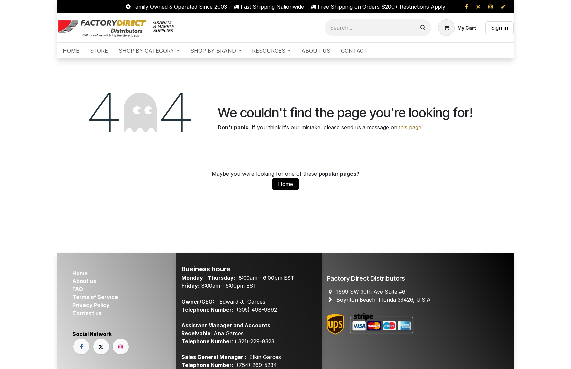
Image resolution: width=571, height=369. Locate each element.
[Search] (423, 27)
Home (285, 184)
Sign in (499, 27)
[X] (478, 6)
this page (410, 127)
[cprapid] (503, 6)
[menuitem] (71, 50)
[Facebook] (466, 6)
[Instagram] (490, 6)
